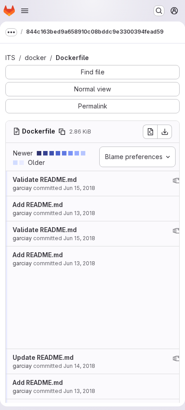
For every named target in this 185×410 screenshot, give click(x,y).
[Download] (165, 132)
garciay (22, 188)
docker (35, 57)
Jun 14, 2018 (79, 366)
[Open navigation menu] (25, 11)
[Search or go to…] (159, 10)
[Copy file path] (62, 131)
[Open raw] (150, 132)
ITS (10, 57)
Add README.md (38, 204)
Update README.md (43, 357)
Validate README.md (45, 179)
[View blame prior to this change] (176, 180)
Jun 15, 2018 (79, 188)
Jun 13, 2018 (79, 213)
